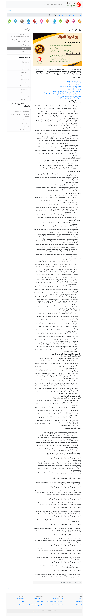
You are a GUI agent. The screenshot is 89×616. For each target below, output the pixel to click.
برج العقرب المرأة (25, 92)
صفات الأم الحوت (76, 88)
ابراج (62, 4)
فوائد (45, 4)
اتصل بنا (22, 601)
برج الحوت (60, 15)
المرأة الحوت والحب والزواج (74, 89)
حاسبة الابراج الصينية (58, 598)
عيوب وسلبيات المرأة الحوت (74, 81)
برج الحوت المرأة (25, 48)
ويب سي (79, 15)
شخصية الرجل (25, 119)
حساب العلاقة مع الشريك (57, 606)
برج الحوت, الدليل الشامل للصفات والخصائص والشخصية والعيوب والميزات (20, 35)
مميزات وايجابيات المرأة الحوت (73, 79)
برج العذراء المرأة (25, 89)
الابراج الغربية (68, 15)
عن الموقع (21, 604)
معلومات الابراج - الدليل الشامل (21, 111)
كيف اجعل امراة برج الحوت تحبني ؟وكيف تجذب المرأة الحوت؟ (66, 91)
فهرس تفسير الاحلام (38, 598)
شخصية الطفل (25, 123)
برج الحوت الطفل (25, 51)
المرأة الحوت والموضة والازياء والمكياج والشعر (70, 86)
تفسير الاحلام (57, 4)
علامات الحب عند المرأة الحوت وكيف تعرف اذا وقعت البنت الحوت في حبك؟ (63, 94)
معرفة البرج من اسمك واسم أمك (55, 601)
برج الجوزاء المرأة (25, 72)
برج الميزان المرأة (25, 99)
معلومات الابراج (78, 601)
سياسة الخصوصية (20, 598)
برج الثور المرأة (25, 65)
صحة (52, 4)
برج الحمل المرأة (25, 75)
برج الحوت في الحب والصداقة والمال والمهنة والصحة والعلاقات (20, 40)
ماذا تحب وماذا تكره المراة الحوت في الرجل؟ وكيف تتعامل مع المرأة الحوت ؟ (62, 93)
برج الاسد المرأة (25, 62)
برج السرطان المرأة (24, 86)
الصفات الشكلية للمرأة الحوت (74, 83)
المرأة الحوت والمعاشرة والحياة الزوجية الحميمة (69, 96)
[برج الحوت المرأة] (57, 49)
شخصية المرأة (26, 126)
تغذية (48, 4)
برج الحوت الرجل (25, 45)
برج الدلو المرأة (25, 82)
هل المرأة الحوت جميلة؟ (75, 84)
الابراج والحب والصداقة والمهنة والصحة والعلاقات (20, 115)
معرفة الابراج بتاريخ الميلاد (57, 604)
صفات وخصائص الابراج (23, 129)
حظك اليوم (79, 606)
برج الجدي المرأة (25, 69)
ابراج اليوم (79, 598)
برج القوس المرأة (25, 96)
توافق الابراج (79, 604)
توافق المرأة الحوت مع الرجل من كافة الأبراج (70, 98)
